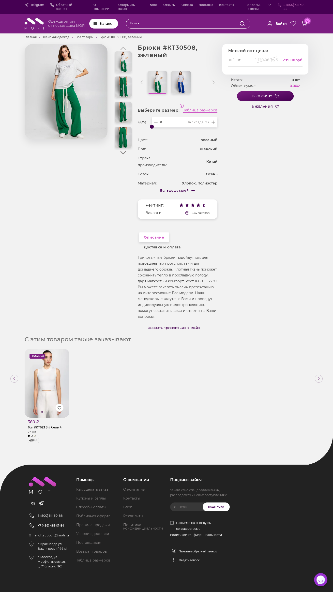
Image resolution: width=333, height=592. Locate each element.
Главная (31, 37)
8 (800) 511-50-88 (294, 7)
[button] (123, 152)
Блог (153, 5)
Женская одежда (56, 37)
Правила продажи (93, 525)
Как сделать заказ (92, 489)
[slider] (152, 127)
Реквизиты (133, 516)
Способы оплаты (91, 507)
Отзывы (169, 5)
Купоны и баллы (91, 498)
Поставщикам (89, 542)
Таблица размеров (200, 110)
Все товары (84, 37)
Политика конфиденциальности (143, 527)
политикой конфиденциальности (196, 535)
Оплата (187, 5)
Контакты (226, 5)
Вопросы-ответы (253, 7)
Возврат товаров (91, 551)
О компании (101, 7)
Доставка (206, 5)
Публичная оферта (93, 516)
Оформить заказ (126, 7)
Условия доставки (92, 533)
